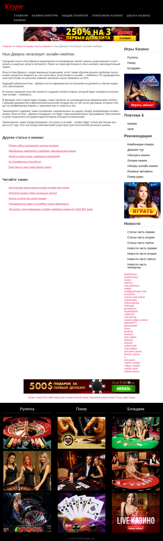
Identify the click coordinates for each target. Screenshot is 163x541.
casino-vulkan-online (136, 320)
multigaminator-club (135, 291)
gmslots (128, 331)
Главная (21, 15)
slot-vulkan (130, 337)
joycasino (129, 360)
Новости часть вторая (141, 253)
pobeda (128, 343)
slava (127, 328)
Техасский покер (125, 397)
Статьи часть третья (140, 242)
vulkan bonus (131, 371)
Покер (131, 62)
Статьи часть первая (141, 232)
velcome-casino (133, 351)
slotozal (128, 340)
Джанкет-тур (135, 149)
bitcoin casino (132, 354)
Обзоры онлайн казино (142, 166)
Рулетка (132, 57)
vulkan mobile (132, 365)
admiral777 (130, 322)
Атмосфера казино (107, 15)
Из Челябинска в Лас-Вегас (25, 161)
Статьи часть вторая (141, 237)
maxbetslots (131, 311)
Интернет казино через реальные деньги (33, 193)
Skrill (130, 129)
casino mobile (132, 363)
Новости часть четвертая (136, 266)
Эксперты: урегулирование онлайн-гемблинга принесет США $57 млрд (51, 209)
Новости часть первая (142, 248)
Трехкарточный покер (102, 397)
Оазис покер (35, 397)
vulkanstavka (131, 302)
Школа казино (138, 15)
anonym (128, 334)
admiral (128, 282)
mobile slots (131, 368)
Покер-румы (135, 176)
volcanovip (130, 317)
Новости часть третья (141, 259)
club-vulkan (130, 348)
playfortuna (130, 274)
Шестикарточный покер (75, 397)
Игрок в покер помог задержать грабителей (34, 156)
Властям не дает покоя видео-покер (30, 167)
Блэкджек (133, 68)
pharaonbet (130, 325)
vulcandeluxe (131, 285)
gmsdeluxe (130, 308)
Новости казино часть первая (33, 46)
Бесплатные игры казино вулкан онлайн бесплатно (39, 187)
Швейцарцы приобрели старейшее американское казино (42, 151)
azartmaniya (131, 277)
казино (20, 20)
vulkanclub (130, 345)
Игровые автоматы (140, 171)
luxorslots (129, 294)
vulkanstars (130, 300)
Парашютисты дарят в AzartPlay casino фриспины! (39, 204)
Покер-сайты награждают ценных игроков (33, 145)
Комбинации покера (140, 144)
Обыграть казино (138, 155)
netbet (127, 288)
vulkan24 (129, 314)
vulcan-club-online (134, 297)
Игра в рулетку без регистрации (27, 198)
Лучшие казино (137, 160)
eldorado (129, 305)
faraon (127, 280)
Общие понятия (75, 15)
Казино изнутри (45, 15)
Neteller (132, 123)
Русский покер (51, 397)
